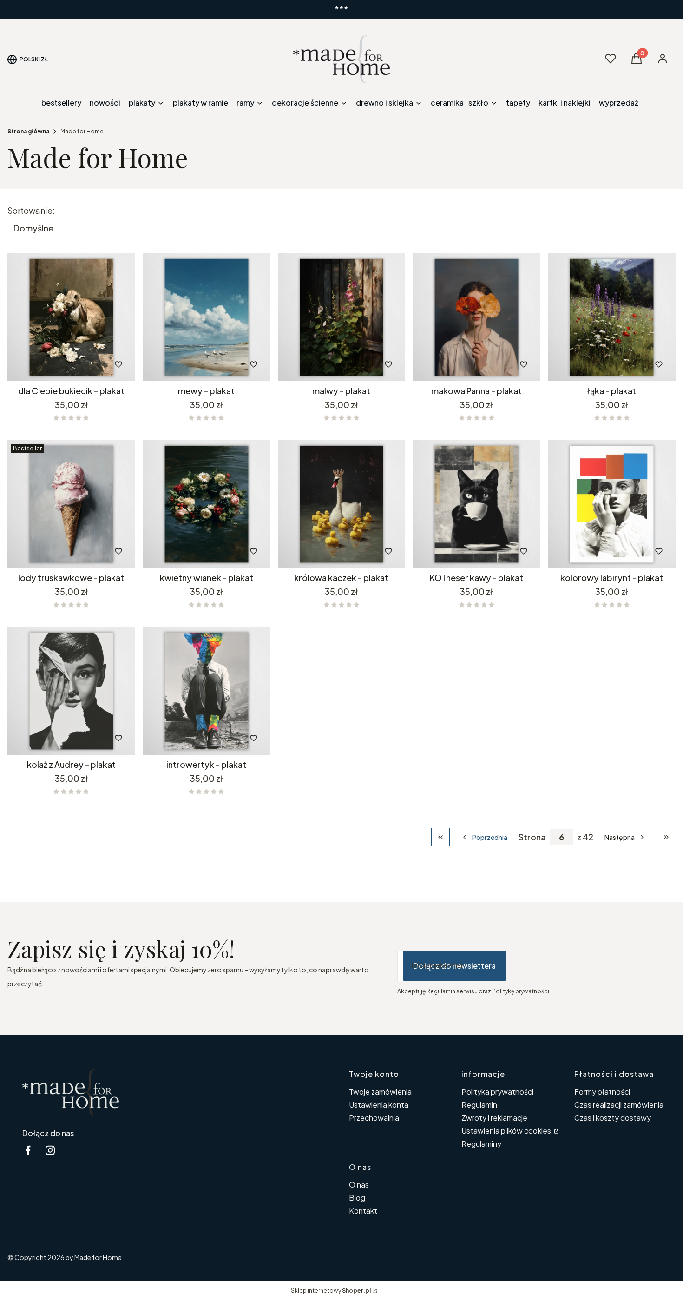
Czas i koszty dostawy (612, 1118)
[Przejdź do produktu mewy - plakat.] (206, 317)
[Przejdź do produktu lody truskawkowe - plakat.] (71, 504)
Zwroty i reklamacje (494, 1118)
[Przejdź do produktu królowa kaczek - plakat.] (342, 504)
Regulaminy (481, 1144)
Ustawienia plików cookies (506, 1131)
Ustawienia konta (378, 1104)
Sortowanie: (31, 210)
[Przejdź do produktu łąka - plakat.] (612, 317)
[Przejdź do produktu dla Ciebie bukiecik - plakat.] (71, 317)
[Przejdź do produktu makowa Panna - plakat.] (476, 317)
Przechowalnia (374, 1118)
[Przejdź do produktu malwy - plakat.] (342, 317)
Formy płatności (602, 1091)
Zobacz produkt (59, 364)
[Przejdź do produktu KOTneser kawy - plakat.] (476, 504)
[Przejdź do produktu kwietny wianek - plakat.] (206, 504)
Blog (357, 1197)
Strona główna (28, 131)
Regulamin (479, 1104)
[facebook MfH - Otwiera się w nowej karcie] (27, 1150)
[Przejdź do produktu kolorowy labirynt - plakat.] (612, 504)
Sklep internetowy (331, 1290)
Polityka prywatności (497, 1091)
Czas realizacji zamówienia (618, 1104)
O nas (359, 1184)
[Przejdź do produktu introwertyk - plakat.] (206, 691)
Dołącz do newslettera (454, 966)
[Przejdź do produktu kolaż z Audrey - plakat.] (71, 691)
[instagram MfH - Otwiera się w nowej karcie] (50, 1150)
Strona (532, 837)
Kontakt (363, 1210)
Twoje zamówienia (380, 1091)
